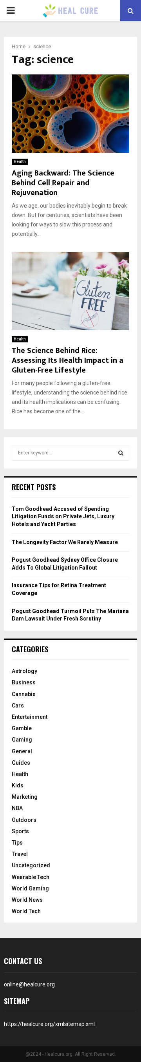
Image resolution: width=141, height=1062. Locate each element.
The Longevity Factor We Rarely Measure (65, 542)
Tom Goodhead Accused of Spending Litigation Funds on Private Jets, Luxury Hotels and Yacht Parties (63, 516)
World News (27, 900)
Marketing (25, 797)
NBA (17, 808)
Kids (18, 785)
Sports (20, 831)
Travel (20, 854)
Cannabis (24, 694)
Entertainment (29, 717)
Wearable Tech (30, 877)
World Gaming (30, 888)
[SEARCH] (120, 453)
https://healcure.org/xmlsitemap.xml (49, 1024)
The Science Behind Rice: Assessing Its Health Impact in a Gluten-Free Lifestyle (67, 360)
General (22, 751)
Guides (21, 763)
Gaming (22, 739)
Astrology (24, 671)
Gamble (22, 728)
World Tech (26, 911)
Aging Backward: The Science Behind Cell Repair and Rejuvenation (63, 182)
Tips (17, 842)
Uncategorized (31, 865)
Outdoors (24, 820)
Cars (18, 705)
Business (24, 682)
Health (20, 161)
